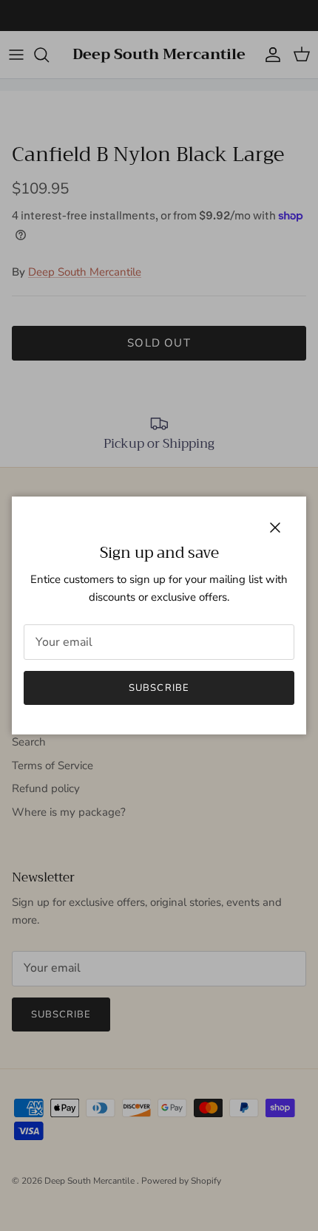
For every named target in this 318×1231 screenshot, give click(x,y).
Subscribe (159, 688)
